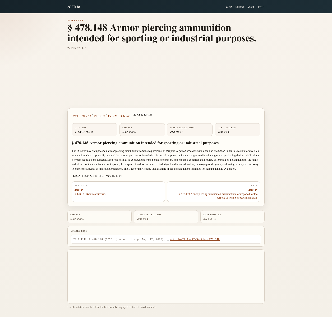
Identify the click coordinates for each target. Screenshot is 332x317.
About (250, 6)
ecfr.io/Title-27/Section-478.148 (195, 239)
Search (228, 6)
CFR (75, 116)
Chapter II (99, 116)
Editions (239, 6)
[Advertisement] (166, 82)
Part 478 (112, 116)
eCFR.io (73, 6)
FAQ (261, 6)
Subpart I (125, 116)
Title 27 (86, 116)
